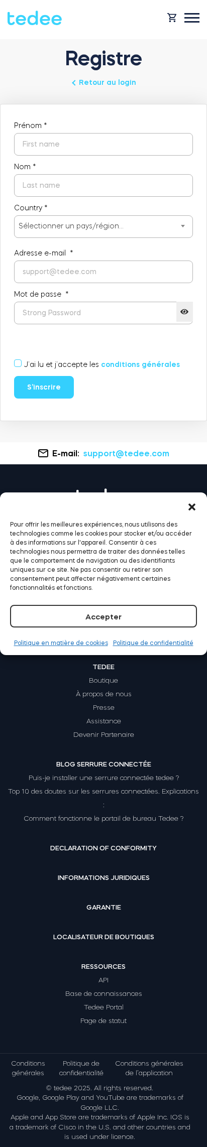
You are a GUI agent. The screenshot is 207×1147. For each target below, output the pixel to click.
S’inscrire (44, 387)
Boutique (103, 680)
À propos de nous (104, 694)
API (103, 980)
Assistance (103, 721)
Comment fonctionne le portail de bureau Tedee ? (103, 818)
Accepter (103, 616)
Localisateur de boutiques (103, 937)
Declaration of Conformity (103, 848)
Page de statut (103, 1020)
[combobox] (103, 226)
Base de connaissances (103, 993)
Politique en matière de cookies (61, 643)
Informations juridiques (104, 877)
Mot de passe (41, 294)
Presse (104, 707)
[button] (192, 505)
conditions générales (140, 364)
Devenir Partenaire (103, 734)
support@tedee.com (126, 453)
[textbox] (103, 226)
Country (31, 207)
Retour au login (107, 82)
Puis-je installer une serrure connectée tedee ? (104, 778)
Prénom (30, 125)
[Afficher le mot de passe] (184, 312)
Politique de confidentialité (153, 643)
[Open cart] (171, 17)
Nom (25, 166)
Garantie (103, 907)
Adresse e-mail (43, 253)
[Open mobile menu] (191, 18)
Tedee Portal (104, 1007)
